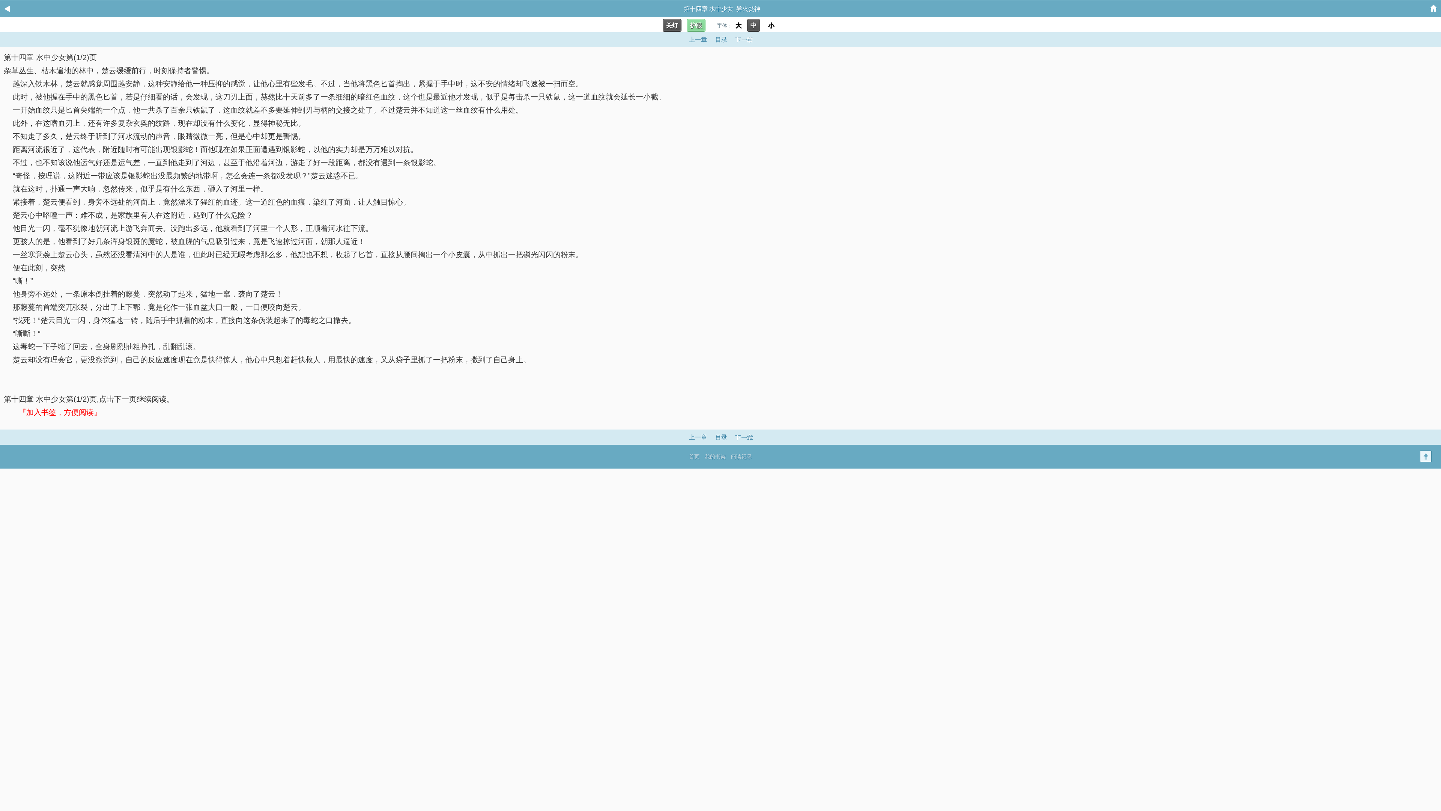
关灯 (672, 25)
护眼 (696, 25)
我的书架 (715, 457)
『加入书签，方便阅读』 (60, 412)
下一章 (744, 39)
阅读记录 (741, 457)
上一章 (698, 39)
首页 (694, 457)
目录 (721, 39)
